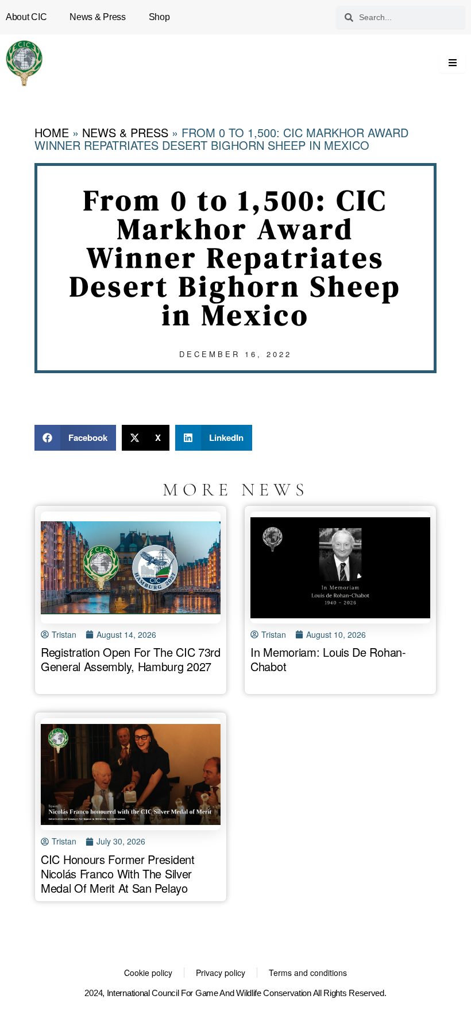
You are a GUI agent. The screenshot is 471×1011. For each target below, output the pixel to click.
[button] (75, 438)
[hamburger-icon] (452, 63)
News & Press (97, 17)
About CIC (26, 17)
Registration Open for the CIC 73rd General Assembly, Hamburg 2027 (131, 659)
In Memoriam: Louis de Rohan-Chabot (328, 659)
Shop (159, 17)
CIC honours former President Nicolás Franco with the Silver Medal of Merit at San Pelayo (118, 873)
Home (51, 132)
